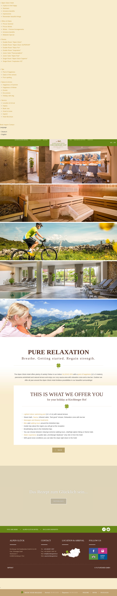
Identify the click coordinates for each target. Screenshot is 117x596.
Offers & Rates (6, 21)
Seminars (6, 8)
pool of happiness (84, 374)
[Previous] (9, 243)
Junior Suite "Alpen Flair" (11, 56)
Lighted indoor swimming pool (35, 414)
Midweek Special (8, 35)
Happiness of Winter (10, 87)
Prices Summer (8, 24)
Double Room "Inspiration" (12, 50)
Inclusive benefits (9, 11)
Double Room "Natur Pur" (11, 47)
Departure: (65, 592)
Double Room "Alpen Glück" (12, 42)
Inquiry (5, 106)
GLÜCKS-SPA (67, 374)
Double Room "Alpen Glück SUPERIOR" (16, 45)
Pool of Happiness (9, 72)
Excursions (6, 93)
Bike (25, 423)
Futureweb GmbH (103, 568)
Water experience (30, 435)
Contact (11, 125)
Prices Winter (7, 26)
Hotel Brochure (8, 117)
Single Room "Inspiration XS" (13, 61)
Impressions (7, 14)
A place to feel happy (10, 5)
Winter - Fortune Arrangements (13, 29)
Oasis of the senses (9, 75)
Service (4, 100)
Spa (2, 69)
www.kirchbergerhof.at (50, 556)
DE (111, 142)
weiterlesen (58, 501)
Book (2, 125)
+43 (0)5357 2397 (49, 549)
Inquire (6, 125)
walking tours (35, 423)
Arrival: (47, 592)
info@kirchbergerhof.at (50, 553)
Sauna (35, 417)
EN (115, 142)
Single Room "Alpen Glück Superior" (15, 58)
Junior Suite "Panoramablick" (13, 53)
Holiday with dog (8, 96)
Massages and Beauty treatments (36, 420)
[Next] (108, 243)
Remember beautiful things (12, 16)
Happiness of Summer (10, 85)
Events (5, 90)
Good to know (7, 111)
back (60, 450)
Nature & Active (6, 82)
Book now (6, 108)
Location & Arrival (9, 103)
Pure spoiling (7, 77)
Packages (104, 592)
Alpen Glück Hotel (7, 3)
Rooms (3, 39)
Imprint (5, 114)
